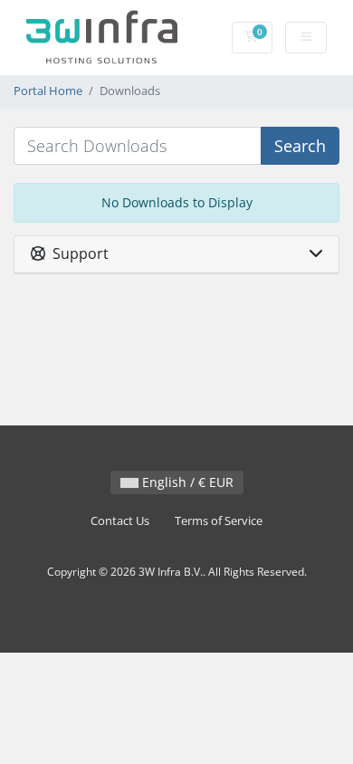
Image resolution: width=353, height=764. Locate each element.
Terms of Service (218, 521)
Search (300, 146)
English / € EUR (186, 482)
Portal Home (48, 91)
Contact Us (120, 521)
